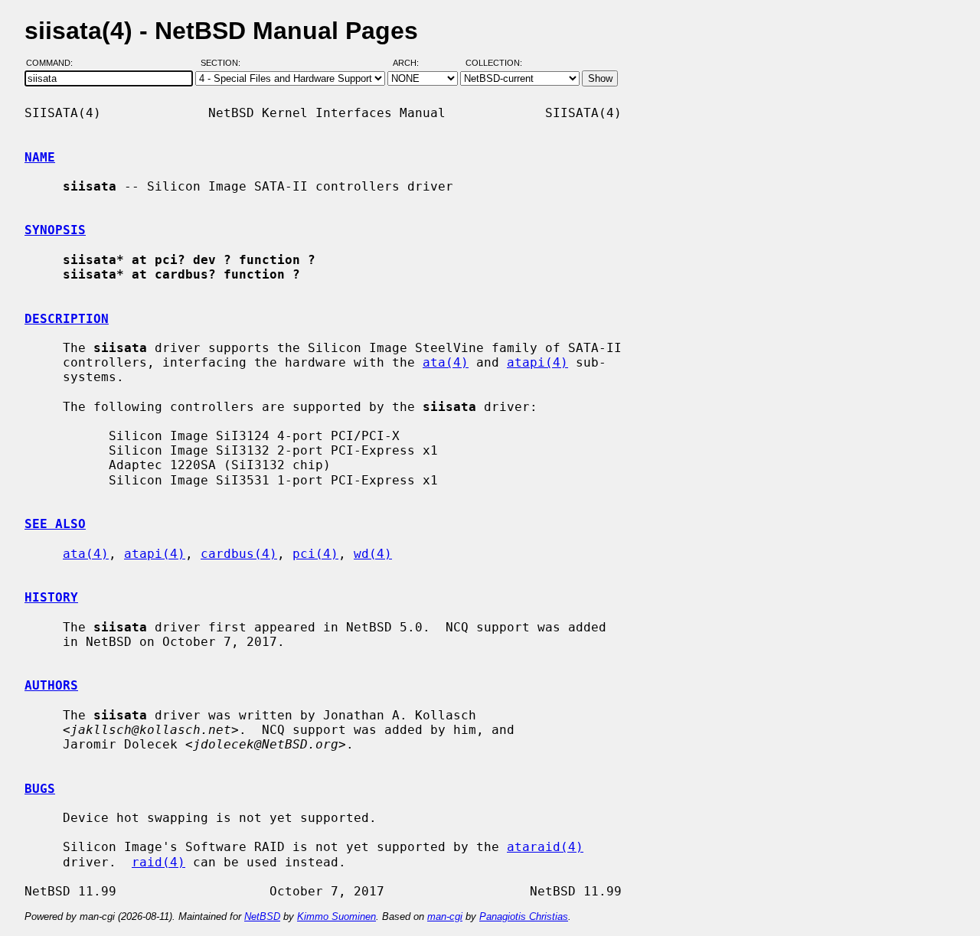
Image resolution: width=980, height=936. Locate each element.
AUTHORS (51, 685)
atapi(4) (537, 362)
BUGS (39, 788)
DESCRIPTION (66, 318)
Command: (54, 63)
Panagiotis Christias (523, 916)
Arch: (413, 63)
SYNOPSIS (55, 230)
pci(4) (315, 553)
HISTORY (51, 597)
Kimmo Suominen (336, 916)
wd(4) (373, 553)
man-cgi (444, 916)
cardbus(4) (239, 553)
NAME (39, 157)
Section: (224, 63)
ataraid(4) (545, 847)
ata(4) (446, 362)
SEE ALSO (55, 524)
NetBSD (262, 916)
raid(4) (158, 862)
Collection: (494, 63)
